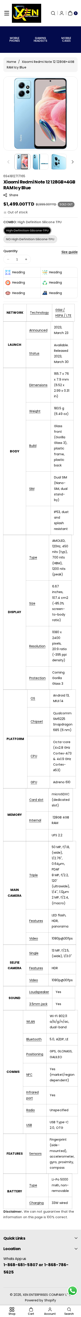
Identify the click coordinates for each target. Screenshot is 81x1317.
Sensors (35, 1153)
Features (36, 921)
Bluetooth (34, 1039)
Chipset (37, 721)
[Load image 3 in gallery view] (59, 162)
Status (34, 353)
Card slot (36, 800)
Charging (36, 1203)
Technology (39, 312)
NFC (29, 1074)
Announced (38, 330)
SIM (31, 488)
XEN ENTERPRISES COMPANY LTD (47, 1294)
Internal (35, 820)
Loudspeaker (39, 992)
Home (11, 62)
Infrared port (32, 1095)
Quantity (10, 251)
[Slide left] (8, 162)
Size (32, 603)
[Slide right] (73, 162)
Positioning (34, 1054)
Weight (34, 411)
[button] (6, 13)
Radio (30, 1110)
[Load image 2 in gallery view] (41, 162)
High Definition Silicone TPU (28, 231)
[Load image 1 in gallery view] (22, 162)
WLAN (30, 1021)
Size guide (69, 252)
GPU (34, 782)
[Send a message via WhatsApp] (72, 1291)
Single (33, 953)
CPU (34, 756)
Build (32, 445)
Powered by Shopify (40, 1300)
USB (29, 1125)
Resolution (37, 646)
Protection (37, 678)
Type (33, 557)
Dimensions (38, 385)
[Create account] (61, 13)
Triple (33, 875)
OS (33, 698)
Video (33, 938)
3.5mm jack (38, 1004)
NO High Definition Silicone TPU (31, 240)
